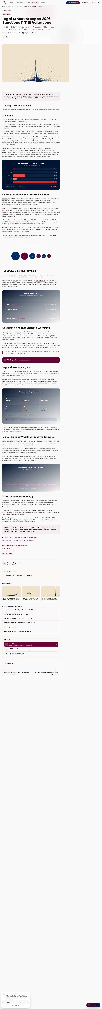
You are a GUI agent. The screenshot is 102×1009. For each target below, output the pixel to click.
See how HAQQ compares (10, 551)
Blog (8, 6)
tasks (7, 460)
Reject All (9, 1002)
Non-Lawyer (20, 2)
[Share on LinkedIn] (7, 37)
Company (43, 2)
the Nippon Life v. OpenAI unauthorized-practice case (18, 540)
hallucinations (42, 148)
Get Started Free (72, 2)
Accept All (22, 1002)
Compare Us (9, 575)
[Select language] (98, 2)
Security (19, 575)
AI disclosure (28, 156)
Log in (93, 2)
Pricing (28, 2)
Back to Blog (7, 10)
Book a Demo (85, 2)
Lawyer (11, 2)
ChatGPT (31, 334)
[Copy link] (10, 37)
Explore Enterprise (7, 554)
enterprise (46, 347)
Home (4, 6)
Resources (34, 2)
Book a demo (6, 548)
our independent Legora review (11, 543)
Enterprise (29, 575)
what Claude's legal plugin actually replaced (15, 545)
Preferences (16, 1005)
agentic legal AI (40, 281)
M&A (35, 235)
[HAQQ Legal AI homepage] (4, 2)
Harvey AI (5, 199)
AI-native (34, 277)
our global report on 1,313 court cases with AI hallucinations (19, 537)
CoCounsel (5, 227)
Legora (4, 208)
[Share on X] (3, 37)
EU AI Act (7, 427)
